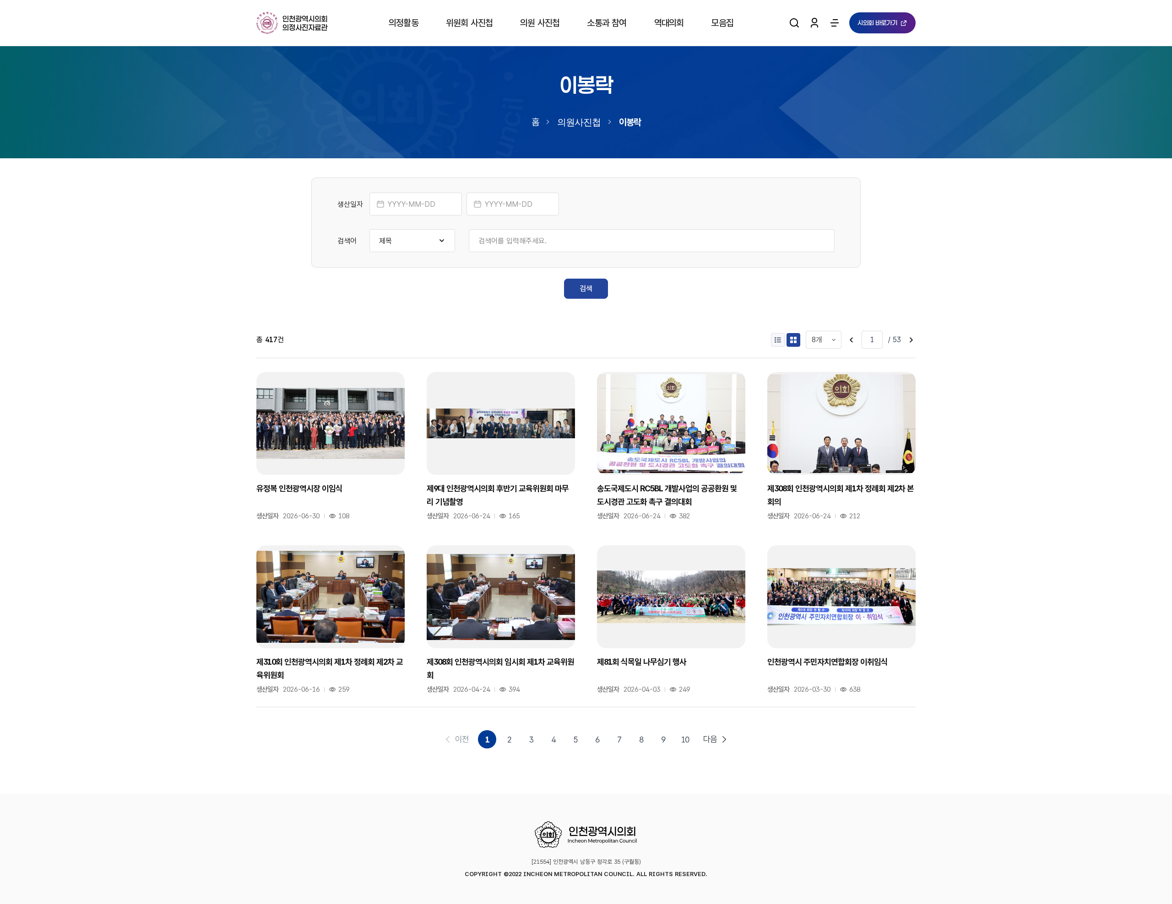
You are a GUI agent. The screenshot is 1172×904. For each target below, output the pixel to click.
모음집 (722, 22)
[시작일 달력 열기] (380, 204)
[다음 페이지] (911, 339)
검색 (586, 288)
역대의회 (669, 22)
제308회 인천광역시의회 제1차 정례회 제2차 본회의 (840, 495)
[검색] (794, 22)
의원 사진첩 (539, 22)
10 (685, 739)
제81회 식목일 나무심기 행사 (641, 662)
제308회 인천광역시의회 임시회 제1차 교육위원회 (500, 668)
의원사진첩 (579, 122)
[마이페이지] (814, 22)
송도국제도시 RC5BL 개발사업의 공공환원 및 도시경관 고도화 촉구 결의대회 (667, 495)
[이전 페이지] (851, 339)
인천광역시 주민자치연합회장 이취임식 (827, 662)
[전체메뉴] (834, 22)
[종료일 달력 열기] (477, 204)
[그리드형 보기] (793, 340)
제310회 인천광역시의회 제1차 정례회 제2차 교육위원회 (329, 668)
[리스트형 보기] (778, 340)
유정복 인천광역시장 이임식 (299, 488)
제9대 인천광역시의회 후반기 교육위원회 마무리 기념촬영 (498, 495)
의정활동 (403, 22)
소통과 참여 (606, 22)
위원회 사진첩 (469, 22)
